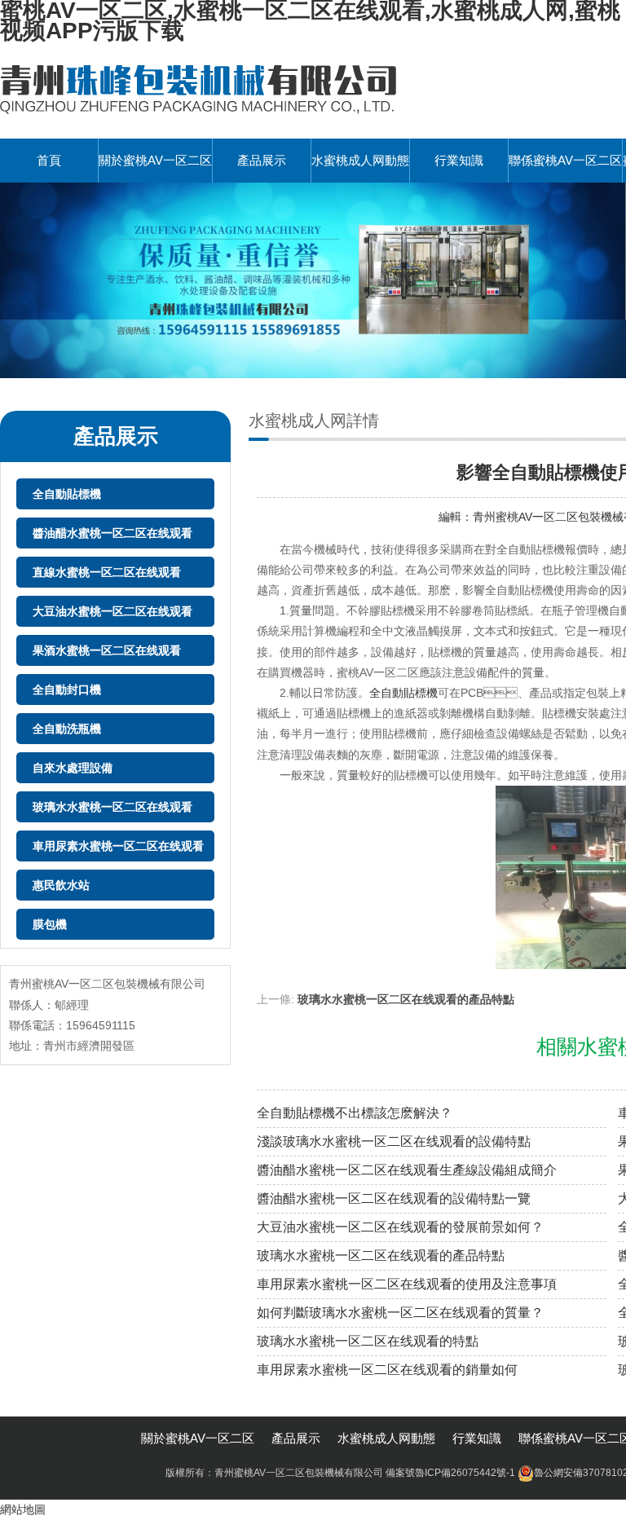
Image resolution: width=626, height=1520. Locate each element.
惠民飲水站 (61, 885)
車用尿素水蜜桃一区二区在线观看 (118, 846)
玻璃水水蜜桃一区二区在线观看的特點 (367, 1341)
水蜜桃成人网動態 (360, 160)
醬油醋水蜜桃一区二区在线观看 (112, 533)
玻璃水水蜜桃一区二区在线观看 (112, 806)
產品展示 (261, 160)
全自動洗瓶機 (67, 728)
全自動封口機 (67, 689)
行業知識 (458, 160)
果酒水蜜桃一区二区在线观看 (107, 650)
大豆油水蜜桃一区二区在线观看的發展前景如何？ (400, 1227)
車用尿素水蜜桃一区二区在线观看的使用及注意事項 (407, 1284)
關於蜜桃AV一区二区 (155, 160)
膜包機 (50, 924)
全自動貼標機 (67, 493)
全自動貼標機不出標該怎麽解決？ (354, 1113)
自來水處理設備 (72, 767)
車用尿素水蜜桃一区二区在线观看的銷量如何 (387, 1370)
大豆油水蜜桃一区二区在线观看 (112, 611)
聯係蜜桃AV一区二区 (565, 160)
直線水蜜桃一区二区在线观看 (107, 572)
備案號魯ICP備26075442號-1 (450, 1472)
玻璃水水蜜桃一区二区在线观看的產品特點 (406, 999)
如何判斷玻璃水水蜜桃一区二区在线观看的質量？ (400, 1313)
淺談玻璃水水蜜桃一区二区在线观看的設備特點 (394, 1141)
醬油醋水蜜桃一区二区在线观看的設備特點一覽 (394, 1198)
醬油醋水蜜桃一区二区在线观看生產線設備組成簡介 (407, 1170)
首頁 (49, 160)
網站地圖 (23, 1509)
